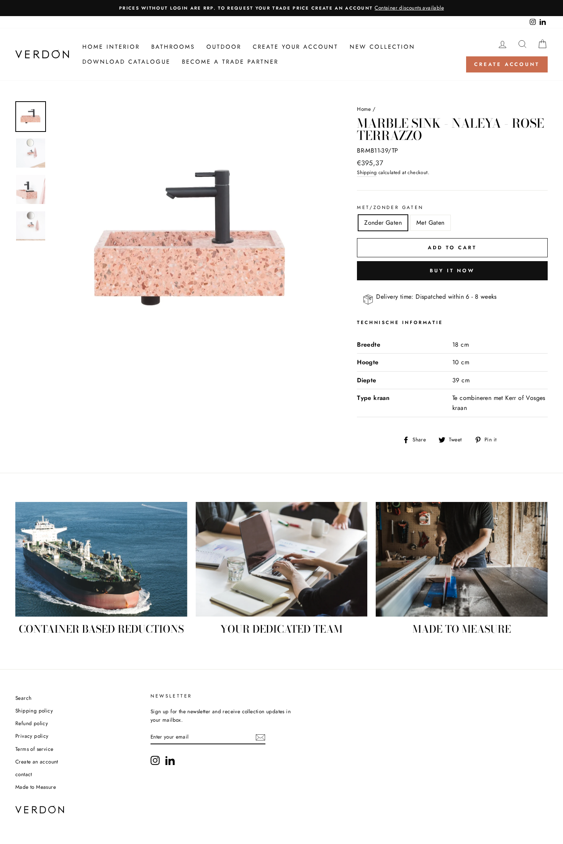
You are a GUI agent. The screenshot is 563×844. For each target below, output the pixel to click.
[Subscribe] (260, 737)
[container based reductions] (101, 559)
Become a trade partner (230, 62)
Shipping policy (34, 710)
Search (23, 698)
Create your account (295, 47)
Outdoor (223, 47)
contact (23, 774)
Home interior (111, 47)
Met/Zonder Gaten (390, 207)
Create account (507, 64)
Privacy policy (32, 736)
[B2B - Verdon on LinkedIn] (170, 760)
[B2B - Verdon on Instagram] (155, 760)
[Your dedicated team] (282, 559)
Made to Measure (35, 787)
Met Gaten (430, 222)
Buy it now (452, 270)
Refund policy (31, 723)
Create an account (36, 761)
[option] (281, 8)
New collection (382, 47)
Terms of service (34, 749)
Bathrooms (173, 47)
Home (364, 109)
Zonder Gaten (383, 222)
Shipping (366, 172)
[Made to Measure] (462, 559)
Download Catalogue (126, 62)
